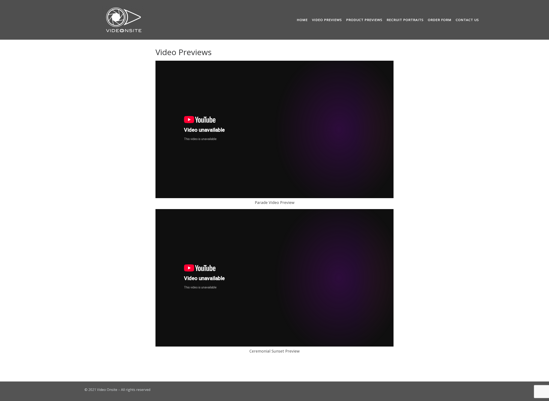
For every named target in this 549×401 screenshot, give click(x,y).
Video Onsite (107, 389)
